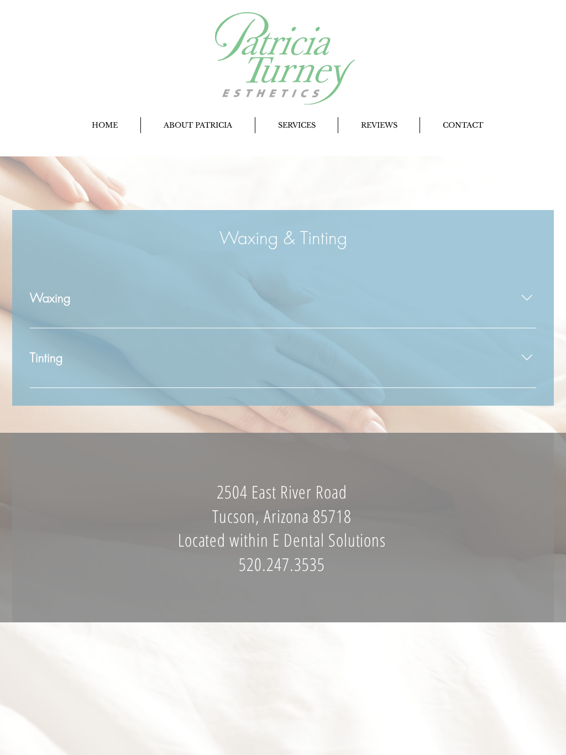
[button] (296, 125)
